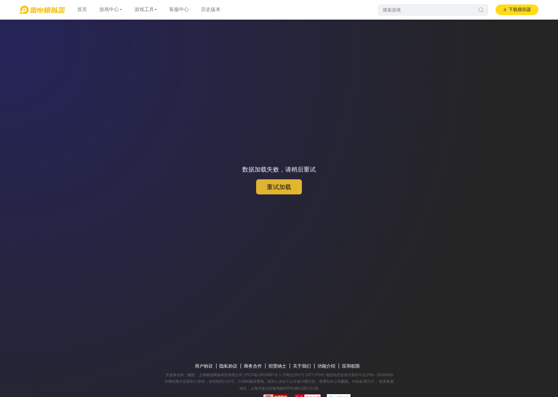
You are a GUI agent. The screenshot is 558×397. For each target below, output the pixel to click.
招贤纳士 (277, 366)
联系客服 (386, 381)
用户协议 (204, 366)
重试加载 (279, 186)
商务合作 (253, 366)
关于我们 (302, 366)
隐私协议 (228, 366)
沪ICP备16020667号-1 (262, 375)
